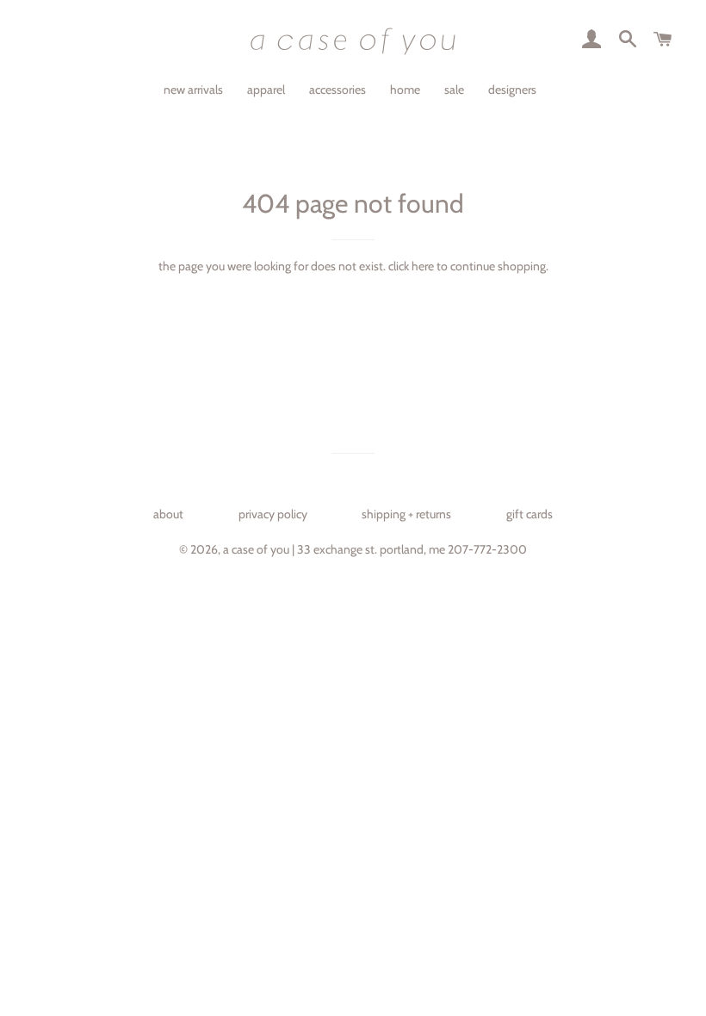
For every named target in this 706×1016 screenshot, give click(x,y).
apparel (266, 89)
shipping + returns (406, 514)
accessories (337, 89)
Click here (411, 266)
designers (512, 89)
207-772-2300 (487, 549)
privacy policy (272, 514)
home (405, 89)
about (168, 514)
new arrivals (193, 89)
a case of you (256, 549)
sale (454, 89)
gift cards (529, 514)
